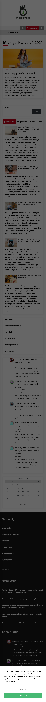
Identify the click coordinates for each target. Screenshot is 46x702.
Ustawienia (23, 689)
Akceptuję (23, 695)
